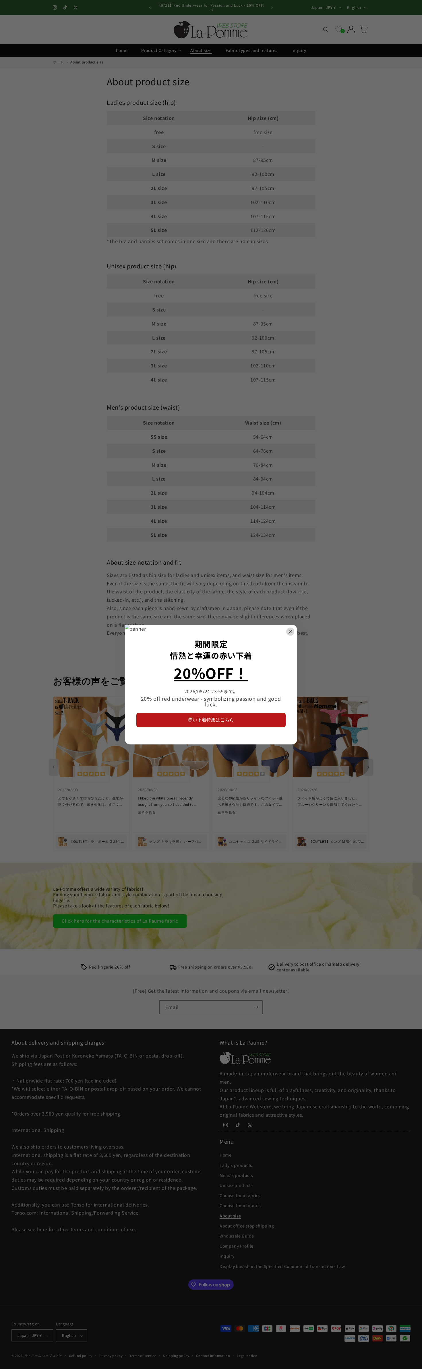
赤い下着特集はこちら (211, 719)
